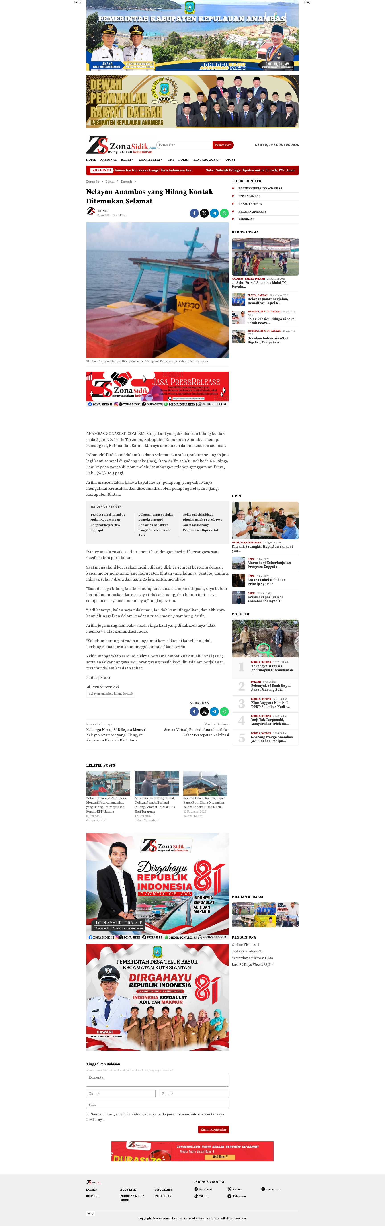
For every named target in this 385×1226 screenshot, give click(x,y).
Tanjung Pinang (250, 542)
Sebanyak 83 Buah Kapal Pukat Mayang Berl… (271, 688)
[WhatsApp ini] (224, 213)
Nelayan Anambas (252, 211)
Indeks (91, 1189)
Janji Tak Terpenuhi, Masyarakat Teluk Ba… (270, 722)
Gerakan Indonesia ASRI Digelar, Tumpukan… (268, 340)
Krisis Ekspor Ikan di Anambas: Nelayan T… (265, 599)
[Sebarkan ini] (194, 213)
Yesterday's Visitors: (248, 958)
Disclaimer (163, 1189)
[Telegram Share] (214, 213)
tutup (77, 2)
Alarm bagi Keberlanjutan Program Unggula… (269, 565)
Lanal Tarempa (250, 204)
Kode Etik (128, 1189)
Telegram (239, 1196)
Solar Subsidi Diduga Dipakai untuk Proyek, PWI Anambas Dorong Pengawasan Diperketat (179, 170)
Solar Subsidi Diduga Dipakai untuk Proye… (272, 321)
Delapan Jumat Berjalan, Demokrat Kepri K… (268, 301)
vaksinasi (246, 219)
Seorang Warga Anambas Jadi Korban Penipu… (272, 739)
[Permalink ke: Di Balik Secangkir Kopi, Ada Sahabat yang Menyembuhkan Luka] (265, 521)
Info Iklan (163, 1196)
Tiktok (203, 1196)
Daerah (260, 278)
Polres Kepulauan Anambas (260, 188)
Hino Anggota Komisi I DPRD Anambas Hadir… (270, 705)
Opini (235, 542)
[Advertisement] (64, 67)
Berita (249, 278)
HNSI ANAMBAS (249, 196)
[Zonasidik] (121, 145)
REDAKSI (92, 1196)
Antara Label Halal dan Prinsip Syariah (267, 582)
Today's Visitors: (245, 951)
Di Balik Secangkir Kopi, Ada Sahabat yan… (262, 549)
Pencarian (223, 145)
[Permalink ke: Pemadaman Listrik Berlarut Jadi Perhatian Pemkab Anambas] (287, 921)
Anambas (238, 278)
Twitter (237, 1189)
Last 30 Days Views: (248, 964)
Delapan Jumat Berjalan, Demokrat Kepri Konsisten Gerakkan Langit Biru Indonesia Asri (156, 525)
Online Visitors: (244, 944)
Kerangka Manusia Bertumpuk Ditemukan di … (272, 670)
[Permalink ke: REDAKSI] (93, 213)
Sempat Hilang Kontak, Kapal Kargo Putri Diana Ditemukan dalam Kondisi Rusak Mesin (204, 802)
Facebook (206, 1189)
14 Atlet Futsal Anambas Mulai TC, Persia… (259, 285)
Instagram (273, 1189)
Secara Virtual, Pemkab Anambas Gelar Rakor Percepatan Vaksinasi (196, 729)
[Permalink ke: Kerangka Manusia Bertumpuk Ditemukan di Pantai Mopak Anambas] (265, 638)
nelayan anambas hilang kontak (111, 694)
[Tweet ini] (204, 213)
